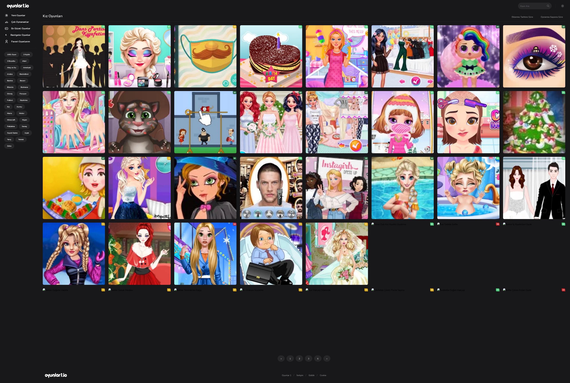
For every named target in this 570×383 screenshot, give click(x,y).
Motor (21, 113)
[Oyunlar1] (17, 6)
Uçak (27, 133)
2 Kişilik (26, 54)
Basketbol (24, 74)
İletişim (300, 375)
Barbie (10, 80)
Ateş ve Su (11, 67)
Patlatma (11, 126)
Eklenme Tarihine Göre (522, 17)
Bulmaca (24, 87)
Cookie (323, 375)
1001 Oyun (11, 54)
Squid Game (12, 133)
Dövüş (9, 94)
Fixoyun (23, 94)
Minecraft (11, 120)
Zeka (9, 146)
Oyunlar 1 (286, 375)
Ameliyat (27, 67)
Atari (24, 61)
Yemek (21, 139)
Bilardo (10, 87)
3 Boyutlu (11, 61)
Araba (9, 74)
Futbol (10, 100)
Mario (9, 113)
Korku (19, 107)
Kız (8, 107)
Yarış (9, 139)
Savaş (24, 126)
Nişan (24, 120)
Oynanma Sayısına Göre (552, 17)
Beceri (22, 80)
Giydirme (23, 100)
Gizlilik (312, 375)
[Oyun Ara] (548, 5)
